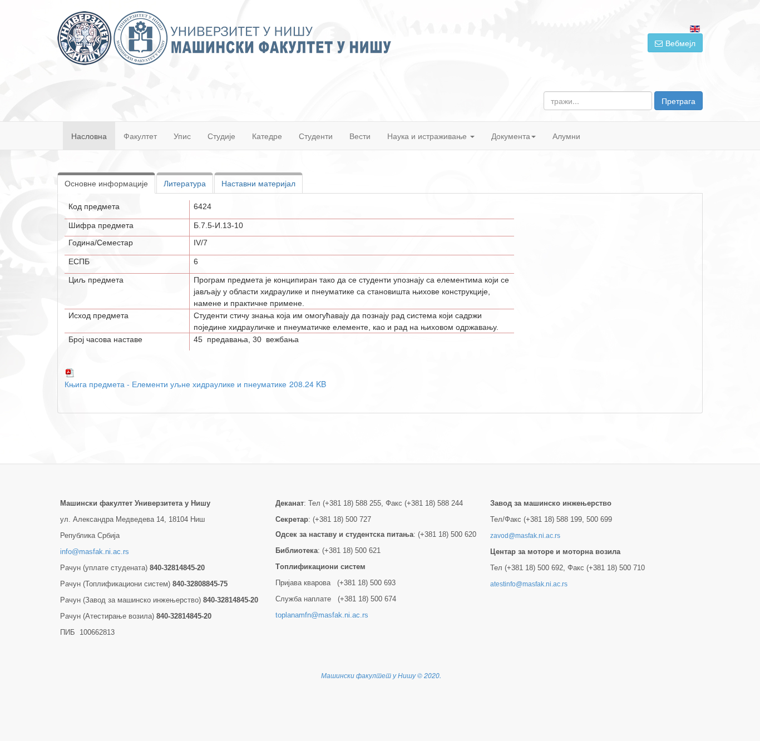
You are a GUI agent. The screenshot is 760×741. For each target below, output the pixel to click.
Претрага (678, 100)
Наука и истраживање (428, 135)
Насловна (89, 135)
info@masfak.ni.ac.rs (94, 551)
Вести (360, 135)
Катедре (267, 135)
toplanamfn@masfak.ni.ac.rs (321, 615)
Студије (221, 135)
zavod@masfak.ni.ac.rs (525, 536)
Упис (182, 135)
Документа (510, 135)
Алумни (566, 135)
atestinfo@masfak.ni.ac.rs (528, 584)
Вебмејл (680, 42)
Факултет (140, 135)
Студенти (316, 135)
